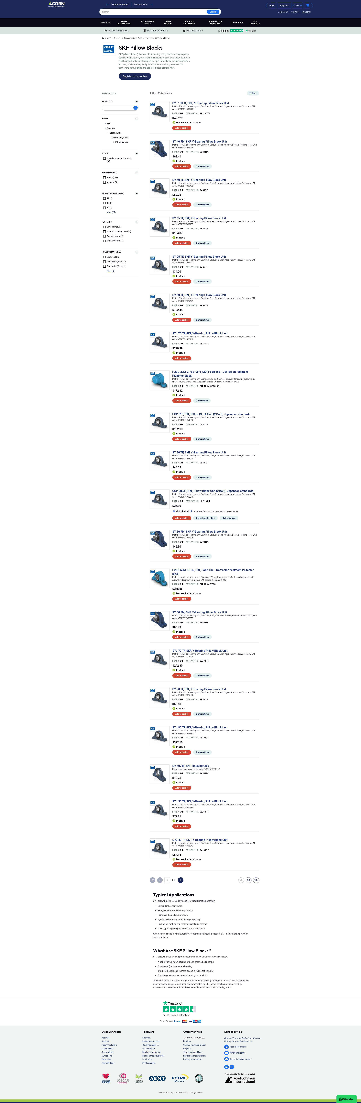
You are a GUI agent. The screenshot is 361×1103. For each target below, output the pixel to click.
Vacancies (106, 1059)
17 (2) (109, 208)
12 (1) (109, 198)
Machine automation (189, 22)
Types (105, 118)
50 (248, 880)
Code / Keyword (119, 4)
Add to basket (181, 128)
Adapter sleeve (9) (115, 236)
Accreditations (108, 1063)
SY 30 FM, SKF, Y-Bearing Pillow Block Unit (199, 531)
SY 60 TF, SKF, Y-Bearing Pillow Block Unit (199, 295)
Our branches (108, 1048)
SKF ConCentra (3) (115, 241)
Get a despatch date (205, 518)
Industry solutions (109, 1045)
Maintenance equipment (215, 22)
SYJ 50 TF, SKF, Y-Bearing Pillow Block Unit (199, 801)
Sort (254, 93)
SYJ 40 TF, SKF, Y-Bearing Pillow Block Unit (199, 840)
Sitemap (161, 1093)
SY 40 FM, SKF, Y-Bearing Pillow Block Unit (199, 141)
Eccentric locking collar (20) (119, 231)
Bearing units (129, 38)
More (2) (111, 271)
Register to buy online (135, 76)
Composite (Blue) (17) (116, 261)
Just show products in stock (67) (119, 159)
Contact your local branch (194, 1045)
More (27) (111, 212)
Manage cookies (196, 1093)
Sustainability (108, 1052)
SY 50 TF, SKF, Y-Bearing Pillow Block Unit (199, 689)
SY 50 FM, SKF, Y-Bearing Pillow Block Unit (199, 612)
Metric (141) (112, 177)
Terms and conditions (192, 1052)
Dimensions (141, 4)
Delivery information (192, 1059)
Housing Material (111, 252)
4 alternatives (202, 556)
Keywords (107, 101)
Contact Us (283, 12)
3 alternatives (202, 166)
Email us (187, 1041)
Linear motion (168, 22)
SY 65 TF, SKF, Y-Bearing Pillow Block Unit (199, 218)
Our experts (107, 1056)
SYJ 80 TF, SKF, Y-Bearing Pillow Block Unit (199, 727)
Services (295, 12)
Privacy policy (171, 1093)
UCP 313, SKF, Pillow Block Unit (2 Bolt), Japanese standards (211, 414)
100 (256, 880)
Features (107, 222)
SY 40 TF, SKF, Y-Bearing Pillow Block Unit (199, 180)
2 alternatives (202, 205)
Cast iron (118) (113, 257)
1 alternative (202, 401)
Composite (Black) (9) (116, 266)
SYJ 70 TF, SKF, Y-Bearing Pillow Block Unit (199, 650)
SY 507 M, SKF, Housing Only (190, 766)
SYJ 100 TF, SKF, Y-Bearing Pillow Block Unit (200, 103)
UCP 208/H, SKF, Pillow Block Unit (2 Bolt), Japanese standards (212, 491)
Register (284, 5)
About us (106, 1038)
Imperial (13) (112, 182)
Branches (306, 12)
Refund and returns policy (194, 1056)
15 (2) (109, 203)
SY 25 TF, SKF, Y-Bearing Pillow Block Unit (199, 256)
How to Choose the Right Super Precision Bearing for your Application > (243, 1040)
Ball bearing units (145, 38)
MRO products (255, 22)
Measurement (109, 172)
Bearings (105, 23)
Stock (105, 153)
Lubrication (238, 23)
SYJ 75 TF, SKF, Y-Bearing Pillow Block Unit (199, 333)
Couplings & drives (147, 22)
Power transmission (124, 22)
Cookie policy (183, 1093)
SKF (109, 38)
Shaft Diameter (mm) (113, 193)
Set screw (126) (114, 227)
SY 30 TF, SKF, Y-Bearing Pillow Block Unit (199, 452)
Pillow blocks (121, 142)
